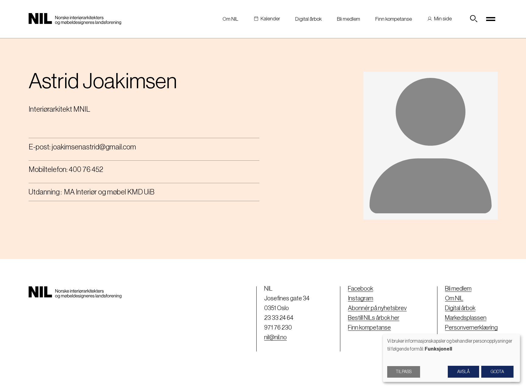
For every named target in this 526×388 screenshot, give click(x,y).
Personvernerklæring (471, 328)
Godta (497, 372)
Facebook (360, 289)
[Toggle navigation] (491, 19)
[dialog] (451, 358)
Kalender (270, 18)
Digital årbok (308, 19)
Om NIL (230, 19)
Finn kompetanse (393, 19)
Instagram (360, 298)
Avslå (463, 372)
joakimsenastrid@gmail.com (94, 147)
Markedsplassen (465, 318)
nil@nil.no (275, 337)
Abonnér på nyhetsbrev (377, 308)
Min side (443, 18)
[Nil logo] (75, 19)
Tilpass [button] (404, 372)
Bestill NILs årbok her (373, 318)
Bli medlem (348, 19)
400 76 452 (86, 169)
